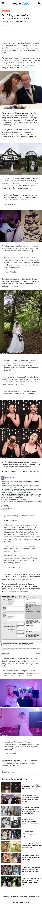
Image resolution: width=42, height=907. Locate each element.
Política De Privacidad (19, 897)
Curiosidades (5, 11)
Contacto (5, 897)
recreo (21, 3)
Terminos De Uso (34, 897)
